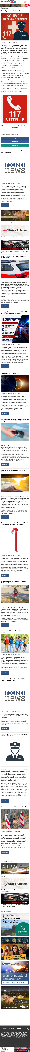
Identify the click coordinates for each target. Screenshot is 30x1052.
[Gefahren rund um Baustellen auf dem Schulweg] (15, 819)
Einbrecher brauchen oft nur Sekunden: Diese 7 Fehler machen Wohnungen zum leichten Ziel (14, 523)
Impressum (4, 1028)
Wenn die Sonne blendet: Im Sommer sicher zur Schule (14, 471)
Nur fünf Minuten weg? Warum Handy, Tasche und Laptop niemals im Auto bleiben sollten (15, 420)
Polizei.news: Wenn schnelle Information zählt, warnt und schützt (14, 151)
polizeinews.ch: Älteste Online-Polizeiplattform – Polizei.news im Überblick (14, 679)
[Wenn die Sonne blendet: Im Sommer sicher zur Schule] (15, 483)
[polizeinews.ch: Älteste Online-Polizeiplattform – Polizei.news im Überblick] (15, 696)
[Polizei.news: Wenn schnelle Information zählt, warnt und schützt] (15, 168)
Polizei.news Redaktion (13, 42)
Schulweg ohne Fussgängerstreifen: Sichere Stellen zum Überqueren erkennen (13, 582)
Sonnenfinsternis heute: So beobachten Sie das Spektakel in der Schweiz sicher (14, 372)
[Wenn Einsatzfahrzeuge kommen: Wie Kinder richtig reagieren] (15, 269)
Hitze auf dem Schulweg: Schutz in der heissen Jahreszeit (14, 631)
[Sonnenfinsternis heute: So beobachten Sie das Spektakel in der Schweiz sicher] (15, 383)
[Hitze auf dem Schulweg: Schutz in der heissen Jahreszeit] (15, 643)
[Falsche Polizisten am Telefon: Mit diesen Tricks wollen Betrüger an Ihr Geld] (15, 751)
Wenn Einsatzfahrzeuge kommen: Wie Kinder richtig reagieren (13, 257)
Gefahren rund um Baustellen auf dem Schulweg (14, 806)
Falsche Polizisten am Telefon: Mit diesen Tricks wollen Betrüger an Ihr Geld (14, 735)
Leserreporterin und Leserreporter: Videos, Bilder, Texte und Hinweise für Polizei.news (15, 312)
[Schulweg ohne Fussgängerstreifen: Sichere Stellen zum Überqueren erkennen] (15, 594)
